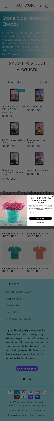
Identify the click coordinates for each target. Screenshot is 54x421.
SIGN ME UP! (40, 218)
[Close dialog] (52, 196)
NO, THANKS (40, 222)
